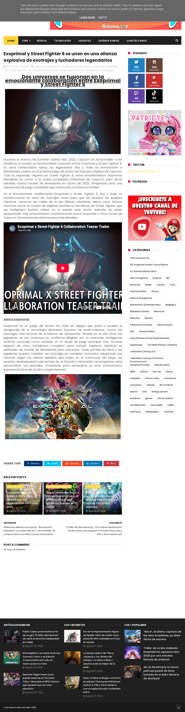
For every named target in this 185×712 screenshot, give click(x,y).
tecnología (156, 404)
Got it (103, 17)
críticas (151, 384)
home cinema (165, 398)
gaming (87, 66)
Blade (148, 284)
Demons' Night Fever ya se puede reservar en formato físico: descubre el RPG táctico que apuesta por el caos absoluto (41, 681)
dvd (145, 391)
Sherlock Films (147, 331)
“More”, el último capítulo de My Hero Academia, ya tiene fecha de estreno (162, 635)
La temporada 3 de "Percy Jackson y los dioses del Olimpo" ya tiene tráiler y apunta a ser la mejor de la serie (99, 660)
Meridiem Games (139, 311)
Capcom (40, 66)
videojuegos (107, 70)
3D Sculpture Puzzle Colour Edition (149, 264)
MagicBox (170, 304)
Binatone (135, 284)
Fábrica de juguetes (141, 298)
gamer (78, 66)
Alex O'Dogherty (139, 278)
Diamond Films (138, 291)
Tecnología (62, 40)
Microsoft (159, 311)
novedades (111, 66)
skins (7, 70)
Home (11, 40)
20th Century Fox (139, 257)
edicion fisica (14, 486)
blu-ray (157, 371)
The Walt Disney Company (162, 344)
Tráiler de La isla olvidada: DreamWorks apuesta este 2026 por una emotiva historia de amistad (161, 653)
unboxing (135, 411)
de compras (166, 384)
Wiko (132, 371)
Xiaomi (144, 371)
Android (157, 278)
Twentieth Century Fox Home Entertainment (146, 359)
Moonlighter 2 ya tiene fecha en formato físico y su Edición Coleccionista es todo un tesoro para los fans (41, 658)
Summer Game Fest (39, 70)
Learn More (87, 17)
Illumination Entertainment (145, 304)
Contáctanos (137, 40)
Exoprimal (67, 66)
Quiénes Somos (108, 40)
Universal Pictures (140, 364)
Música (42, 40)
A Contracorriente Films (143, 271)
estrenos (135, 398)
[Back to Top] (178, 707)
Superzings (136, 344)
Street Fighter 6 (19, 70)
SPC (132, 331)
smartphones (137, 404)
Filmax (155, 291)
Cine (25, 40)
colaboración (53, 66)
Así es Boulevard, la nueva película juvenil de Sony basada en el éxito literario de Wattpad (161, 672)
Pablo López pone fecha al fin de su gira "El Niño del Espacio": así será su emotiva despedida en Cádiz (41, 637)
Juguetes (84, 40)
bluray (169, 371)
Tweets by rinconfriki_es (143, 171)
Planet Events (165, 324)
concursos (136, 384)
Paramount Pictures (141, 324)
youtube (168, 411)
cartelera (135, 378)
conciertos (170, 378)
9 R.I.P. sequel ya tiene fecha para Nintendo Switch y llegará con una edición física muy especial (102, 499)
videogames (92, 70)
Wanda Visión (162, 364)
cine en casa (152, 378)
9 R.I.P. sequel (93, 486)
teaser (54, 70)
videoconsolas (75, 70)
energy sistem (160, 391)
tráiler (63, 70)
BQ (167, 278)
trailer (170, 404)
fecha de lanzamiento (59, 486)
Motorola (135, 318)
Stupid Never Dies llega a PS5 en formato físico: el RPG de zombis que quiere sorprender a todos (62, 499)
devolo (134, 391)
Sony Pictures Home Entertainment (149, 338)
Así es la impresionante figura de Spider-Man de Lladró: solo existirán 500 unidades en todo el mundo (101, 637)
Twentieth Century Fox (143, 351)
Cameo (160, 284)
